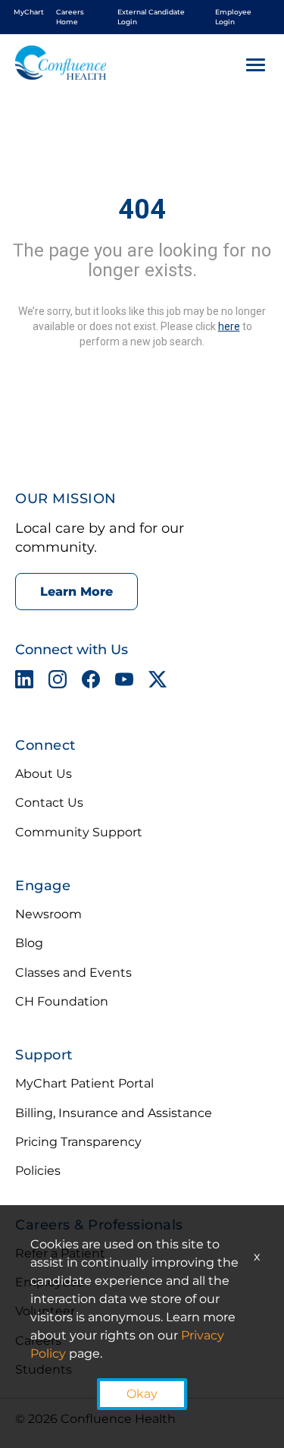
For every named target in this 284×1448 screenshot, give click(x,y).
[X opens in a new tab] (157, 682)
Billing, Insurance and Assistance (113, 1113)
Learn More (76, 591)
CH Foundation (61, 1001)
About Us (43, 773)
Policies (38, 1170)
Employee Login (233, 17)
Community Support (78, 832)
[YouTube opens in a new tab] (124, 682)
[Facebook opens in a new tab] (91, 682)
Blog (29, 943)
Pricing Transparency (78, 1142)
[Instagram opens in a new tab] (57, 682)
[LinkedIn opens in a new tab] (24, 682)
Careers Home (70, 17)
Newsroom (48, 914)
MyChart (29, 12)
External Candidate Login (151, 17)
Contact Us (49, 802)
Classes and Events (73, 972)
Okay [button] (142, 1394)
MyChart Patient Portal (84, 1083)
